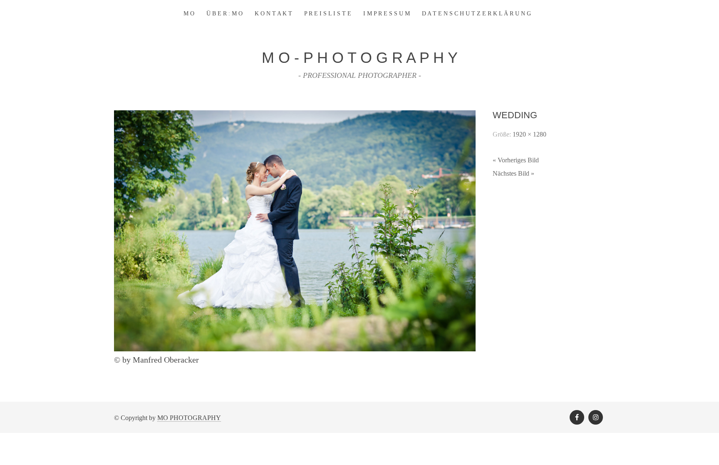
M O (188, 13)
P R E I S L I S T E (327, 13)
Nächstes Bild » (513, 173)
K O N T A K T (273, 13)
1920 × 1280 (529, 134)
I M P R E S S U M (386, 13)
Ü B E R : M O (224, 13)
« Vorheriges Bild (516, 160)
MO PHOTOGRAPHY (189, 417)
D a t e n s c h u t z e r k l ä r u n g (476, 13)
